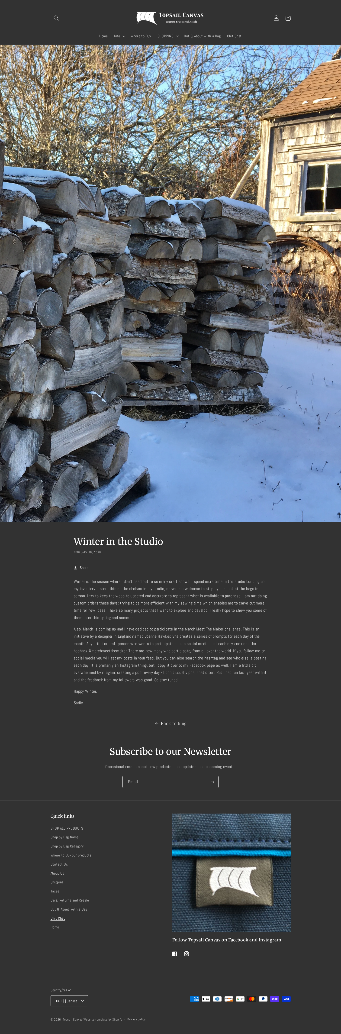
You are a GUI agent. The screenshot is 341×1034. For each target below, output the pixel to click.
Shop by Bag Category (67, 846)
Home (55, 927)
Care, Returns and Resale (70, 900)
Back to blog (174, 724)
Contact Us (59, 864)
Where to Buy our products (71, 855)
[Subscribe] (212, 782)
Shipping (57, 882)
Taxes (55, 891)
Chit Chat (58, 918)
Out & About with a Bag (69, 909)
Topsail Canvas (73, 1019)
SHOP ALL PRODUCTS (67, 828)
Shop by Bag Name (65, 837)
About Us (57, 873)
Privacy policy (136, 1019)
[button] (56, 18)
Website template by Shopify (103, 1019)
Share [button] (84, 567)
